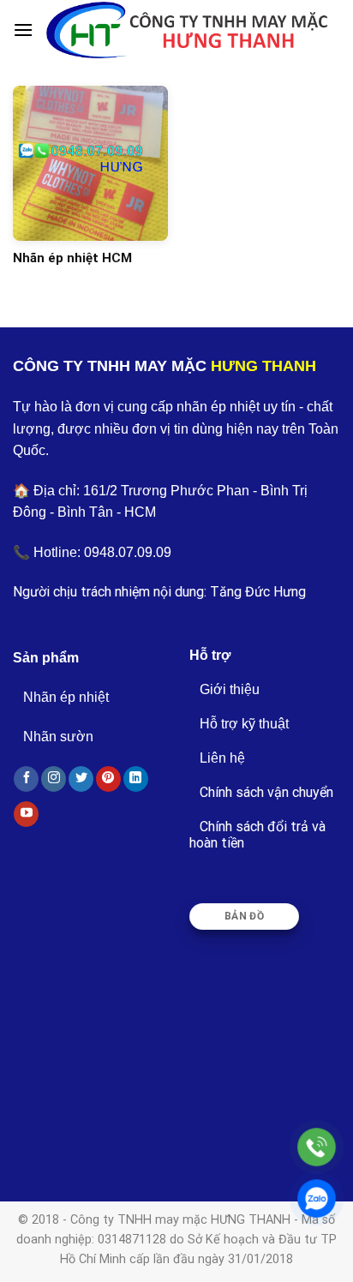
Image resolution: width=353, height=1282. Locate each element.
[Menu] (23, 30)
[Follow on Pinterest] (108, 779)
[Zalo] (316, 1198)
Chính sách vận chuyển (266, 792)
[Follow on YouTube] (26, 814)
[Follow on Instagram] (53, 779)
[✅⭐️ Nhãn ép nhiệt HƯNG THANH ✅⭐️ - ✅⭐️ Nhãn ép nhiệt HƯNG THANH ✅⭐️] (186, 29)
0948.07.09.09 (127, 552)
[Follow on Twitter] (81, 779)
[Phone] (316, 1147)
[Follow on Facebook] (26, 779)
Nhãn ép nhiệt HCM (72, 258)
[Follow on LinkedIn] (135, 779)
